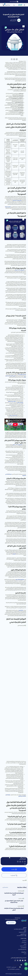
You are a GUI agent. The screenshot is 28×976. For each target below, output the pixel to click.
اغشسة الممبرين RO (13, 415)
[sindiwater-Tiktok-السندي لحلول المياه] (15, 960)
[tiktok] (20, 862)
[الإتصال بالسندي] (26, 969)
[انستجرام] (20, 960)
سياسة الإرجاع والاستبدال (22, 949)
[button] (3, 5)
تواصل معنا (12, 922)
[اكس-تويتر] (18, 960)
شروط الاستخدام (23, 947)
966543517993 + (22, 932)
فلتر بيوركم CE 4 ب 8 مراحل (19, 270)
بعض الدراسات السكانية (17, 200)
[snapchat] (23, 862)
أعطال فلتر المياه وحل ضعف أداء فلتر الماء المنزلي (14, 909)
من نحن (25, 953)
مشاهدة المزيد (5, 887)
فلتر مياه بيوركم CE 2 (22, 374)
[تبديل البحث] (14, 5)
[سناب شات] (23, 960)
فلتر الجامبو (21, 610)
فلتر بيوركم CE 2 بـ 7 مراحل (17, 444)
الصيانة (25, 944)
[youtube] (25, 862)
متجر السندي (24, 940)
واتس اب (13, 869)
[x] (12, 59)
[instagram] (17, 59)
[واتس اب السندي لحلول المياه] (26, 964)
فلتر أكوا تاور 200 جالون (20, 579)
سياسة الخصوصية (23, 946)
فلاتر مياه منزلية (8, 206)
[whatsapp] (14, 59)
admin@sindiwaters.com (21, 935)
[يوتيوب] (25, 960)
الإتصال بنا (13, 875)
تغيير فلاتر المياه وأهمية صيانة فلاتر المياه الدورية (14, 894)
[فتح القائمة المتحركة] (24, 5)
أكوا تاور (14, 554)
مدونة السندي (24, 942)
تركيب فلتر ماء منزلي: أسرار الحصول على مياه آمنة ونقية (14, 901)
